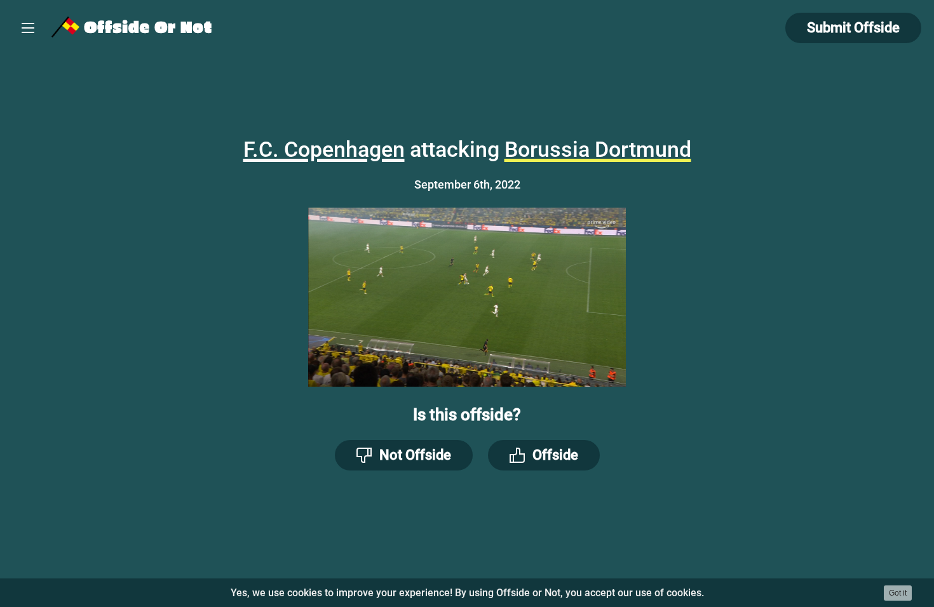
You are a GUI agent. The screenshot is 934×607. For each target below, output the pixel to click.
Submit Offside (853, 28)
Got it (898, 593)
